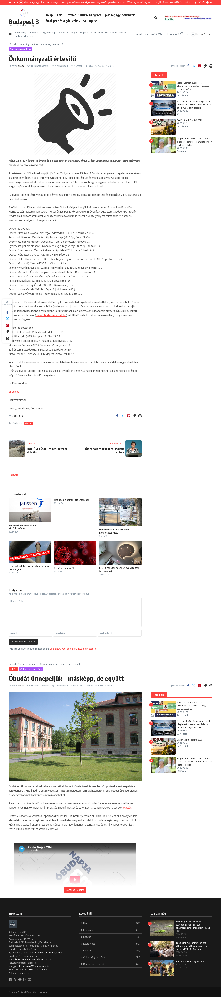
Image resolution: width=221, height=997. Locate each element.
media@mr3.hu (55, 952)
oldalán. (127, 807)
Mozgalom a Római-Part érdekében (71, 499)
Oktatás (28, 423)
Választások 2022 (99, 32)
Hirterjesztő (63, 32)
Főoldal (12, 44)
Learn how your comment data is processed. (73, 648)
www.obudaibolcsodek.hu (51, 315)
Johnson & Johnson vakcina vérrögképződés (22, 527)
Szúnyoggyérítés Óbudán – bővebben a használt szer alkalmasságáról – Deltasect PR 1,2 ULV (193, 926)
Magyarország (48, 32)
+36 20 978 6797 (38, 969)
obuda (21, 65)
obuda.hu (14, 391)
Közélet (71, 15)
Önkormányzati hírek (28, 44)
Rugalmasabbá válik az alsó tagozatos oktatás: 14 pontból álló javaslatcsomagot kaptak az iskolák (194, 141)
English (92, 21)
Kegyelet (84, 32)
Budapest (33, 32)
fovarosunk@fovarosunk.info (34, 966)
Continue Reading (75, 889)
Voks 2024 (79, 21)
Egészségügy (111, 15)
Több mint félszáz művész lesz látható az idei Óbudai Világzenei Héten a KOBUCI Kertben (192, 946)
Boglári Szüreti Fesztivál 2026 (189, 120)
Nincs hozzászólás (40, 65)
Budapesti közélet (24, 36)
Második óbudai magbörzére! (190, 961)
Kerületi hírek (117, 32)
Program (95, 15)
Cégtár (74, 32)
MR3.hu (25, 973)
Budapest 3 (24, 21)
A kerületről (21, 32)
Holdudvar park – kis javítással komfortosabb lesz (114, 531)
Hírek (58, 15)
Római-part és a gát (57, 21)
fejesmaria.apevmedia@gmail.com (33, 959)
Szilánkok (128, 15)
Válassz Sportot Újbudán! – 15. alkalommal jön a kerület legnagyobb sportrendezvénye (193, 85)
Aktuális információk (64, 567)
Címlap (48, 15)
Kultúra (83, 15)
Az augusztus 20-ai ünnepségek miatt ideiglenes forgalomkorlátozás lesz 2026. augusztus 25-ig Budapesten (194, 104)
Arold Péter (41, 952)
